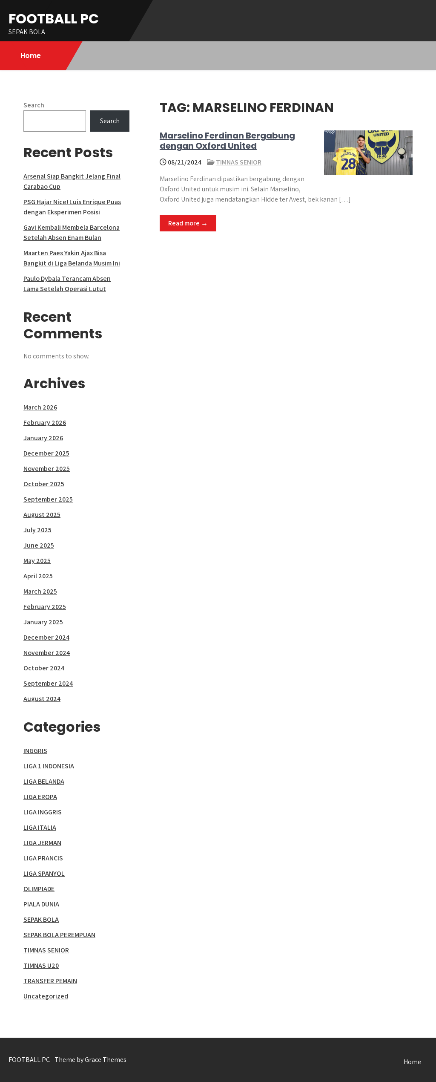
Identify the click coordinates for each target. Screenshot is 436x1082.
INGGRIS (35, 750)
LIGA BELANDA (43, 781)
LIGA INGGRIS (42, 812)
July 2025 (37, 529)
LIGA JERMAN (42, 842)
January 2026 (43, 437)
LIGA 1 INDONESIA (48, 766)
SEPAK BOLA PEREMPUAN (59, 934)
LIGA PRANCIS (43, 858)
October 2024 (43, 668)
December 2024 (46, 637)
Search (33, 105)
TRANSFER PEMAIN (50, 980)
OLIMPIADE (38, 888)
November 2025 (46, 468)
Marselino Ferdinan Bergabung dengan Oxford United (227, 141)
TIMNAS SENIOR (238, 162)
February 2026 (44, 422)
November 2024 (46, 652)
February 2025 (44, 606)
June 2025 (38, 545)
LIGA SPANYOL (44, 873)
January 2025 (43, 621)
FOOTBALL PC (54, 18)
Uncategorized (45, 996)
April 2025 (38, 575)
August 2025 (41, 514)
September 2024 (48, 683)
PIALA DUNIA (41, 904)
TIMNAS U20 (41, 965)
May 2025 (37, 560)
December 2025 (46, 453)
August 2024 (41, 698)
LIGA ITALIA (39, 827)
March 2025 (40, 591)
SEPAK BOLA (41, 919)
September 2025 (48, 499)
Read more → (188, 223)
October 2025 (43, 483)
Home (30, 56)
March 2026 (40, 407)
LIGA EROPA (40, 796)
